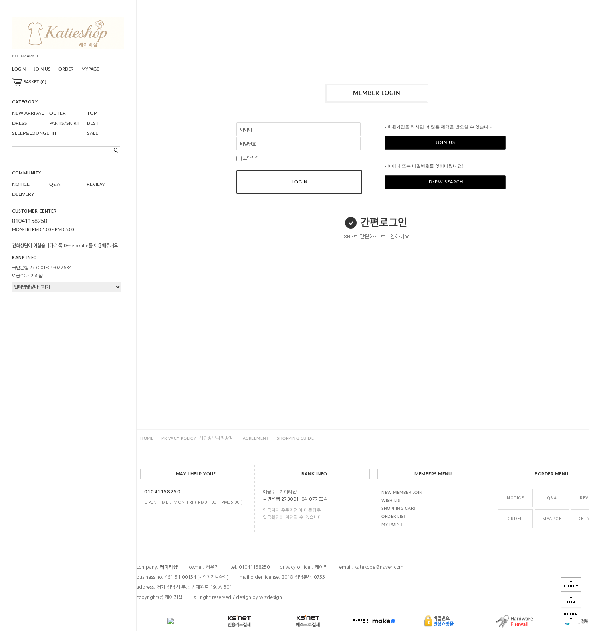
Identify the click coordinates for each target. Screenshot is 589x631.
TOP (92, 113)
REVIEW (96, 184)
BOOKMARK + (25, 56)
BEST (93, 123)
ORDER (65, 69)
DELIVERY (23, 194)
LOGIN (19, 69)
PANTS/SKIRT (64, 123)
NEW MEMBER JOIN (402, 493)
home (146, 438)
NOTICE (21, 184)
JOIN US (42, 69)
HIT (53, 133)
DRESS (19, 123)
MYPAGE (90, 69)
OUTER (57, 113)
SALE (92, 133)
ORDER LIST (393, 517)
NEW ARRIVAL (28, 113)
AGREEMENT (256, 438)
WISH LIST (392, 501)
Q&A (54, 184)
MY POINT (392, 525)
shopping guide (295, 438)
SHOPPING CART (398, 509)
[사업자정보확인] (212, 577)
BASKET (34, 82)
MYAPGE (551, 518)
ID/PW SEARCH (445, 182)
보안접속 (250, 158)
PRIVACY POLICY (198, 438)
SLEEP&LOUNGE (30, 133)
